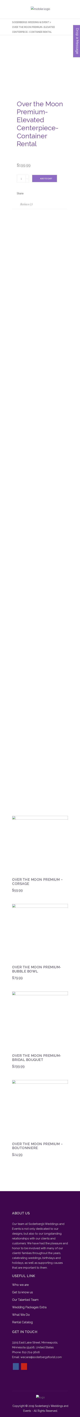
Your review (20, 758)
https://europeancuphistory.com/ (34, 532)
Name (17, 725)
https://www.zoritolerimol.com (32, 273)
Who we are (20, 1285)
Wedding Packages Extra (29, 1307)
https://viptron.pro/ (25, 690)
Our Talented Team (25, 1300)
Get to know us (22, 1292)
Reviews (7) (26, 204)
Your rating (20, 752)
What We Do (21, 1315)
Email (16, 740)
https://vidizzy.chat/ (25, 369)
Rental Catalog (22, 1322)
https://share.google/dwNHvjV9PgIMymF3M (41, 455)
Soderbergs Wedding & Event (30, 22)
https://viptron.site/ (25, 623)
